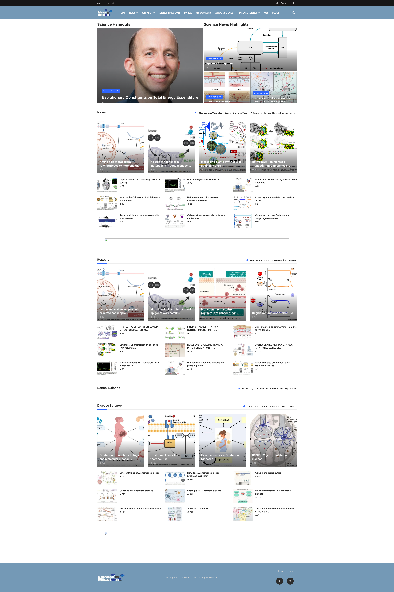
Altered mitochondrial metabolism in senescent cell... (171, 163)
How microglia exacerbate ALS (203, 179)
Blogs (275, 12)
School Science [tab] (261, 388)
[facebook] (279, 581)
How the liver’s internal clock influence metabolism (140, 199)
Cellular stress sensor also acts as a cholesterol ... (206, 217)
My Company (203, 12)
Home (122, 12)
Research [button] (147, 12)
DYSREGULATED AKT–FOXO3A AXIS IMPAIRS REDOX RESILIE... (274, 346)
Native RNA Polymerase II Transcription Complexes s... (271, 163)
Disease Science (248, 12)
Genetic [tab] (284, 406)
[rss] (290, 581)
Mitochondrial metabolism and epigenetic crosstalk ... (170, 311)
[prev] (102, 68)
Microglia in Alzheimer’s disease (204, 490)
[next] (198, 68)
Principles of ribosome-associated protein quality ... (205, 364)
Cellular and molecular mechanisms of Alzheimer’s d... (275, 510)
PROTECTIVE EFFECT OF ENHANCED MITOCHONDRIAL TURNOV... (139, 328)
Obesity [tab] (275, 406)
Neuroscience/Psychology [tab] (211, 112)
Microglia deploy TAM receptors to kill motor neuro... (139, 364)
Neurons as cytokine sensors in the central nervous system (271, 100)
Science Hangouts (169, 12)
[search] (294, 13)
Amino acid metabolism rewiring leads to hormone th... (120, 163)
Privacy (282, 570)
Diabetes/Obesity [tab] (241, 112)
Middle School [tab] (276, 388)
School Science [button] (224, 12)
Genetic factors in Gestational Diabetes (221, 457)
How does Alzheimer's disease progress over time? (203, 474)
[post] (150, 68)
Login (276, 3)
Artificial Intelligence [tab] (261, 112)
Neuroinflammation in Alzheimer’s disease (273, 492)
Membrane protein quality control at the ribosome (276, 181)
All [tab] (196, 112)
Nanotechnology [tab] (280, 112)
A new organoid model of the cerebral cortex (274, 199)
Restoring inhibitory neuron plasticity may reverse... (139, 217)
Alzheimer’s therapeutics (268, 472)
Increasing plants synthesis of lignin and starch (221, 163)
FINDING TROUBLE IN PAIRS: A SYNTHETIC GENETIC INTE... (202, 328)
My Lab (111, 3)
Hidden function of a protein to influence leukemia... (203, 199)
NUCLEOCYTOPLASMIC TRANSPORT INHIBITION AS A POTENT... (206, 346)
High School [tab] (290, 388)
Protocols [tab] (268, 260)
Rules (291, 570)
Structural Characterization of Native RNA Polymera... (139, 346)
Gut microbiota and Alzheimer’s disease (140, 508)
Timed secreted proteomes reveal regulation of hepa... (272, 364)
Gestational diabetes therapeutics (164, 457)
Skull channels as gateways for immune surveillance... (276, 328)
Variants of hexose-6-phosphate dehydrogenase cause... (272, 217)
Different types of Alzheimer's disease (139, 472)
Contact (101, 3)
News (132, 12)
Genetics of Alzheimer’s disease (136, 490)
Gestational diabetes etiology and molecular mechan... (119, 457)
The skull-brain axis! (218, 101)
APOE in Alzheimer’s (198, 508)
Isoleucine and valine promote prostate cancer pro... (120, 311)
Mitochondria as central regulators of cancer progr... (219, 311)
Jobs (266, 12)
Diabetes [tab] (266, 406)
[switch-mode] (294, 3)
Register (284, 3)
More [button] (292, 112)
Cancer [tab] (228, 112)
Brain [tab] (249, 406)
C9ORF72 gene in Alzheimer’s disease (272, 457)
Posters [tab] (292, 260)
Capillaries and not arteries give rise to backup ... (140, 181)
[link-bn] (197, 246)
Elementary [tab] (247, 388)
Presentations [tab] (280, 260)
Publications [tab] (256, 260)
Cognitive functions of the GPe (272, 313)
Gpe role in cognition (220, 63)
